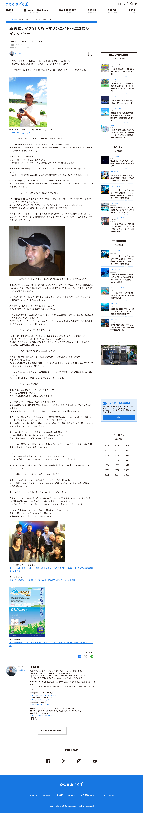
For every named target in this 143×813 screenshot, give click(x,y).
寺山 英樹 (18, 53)
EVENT (12, 41)
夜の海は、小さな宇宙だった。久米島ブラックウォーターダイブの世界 (122, 163)
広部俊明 (24, 41)
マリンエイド (37, 41)
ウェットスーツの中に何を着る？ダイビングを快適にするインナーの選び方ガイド (122, 295)
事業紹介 (60, 795)
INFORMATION (115, 109)
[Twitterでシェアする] (85, 657)
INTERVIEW (114, 171)
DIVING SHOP (115, 203)
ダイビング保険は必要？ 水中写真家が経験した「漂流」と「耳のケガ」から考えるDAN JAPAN (122, 178)
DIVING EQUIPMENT (117, 218)
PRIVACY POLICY (106, 795)
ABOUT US (34, 795)
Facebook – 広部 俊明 (19, 132)
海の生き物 (113, 303)
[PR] (119, 364)
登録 (119, 417)
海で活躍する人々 (112, 12)
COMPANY (47, 795)
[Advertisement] (119, 35)
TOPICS (113, 79)
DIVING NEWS (115, 186)
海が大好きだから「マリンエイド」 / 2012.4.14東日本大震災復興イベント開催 (42, 579)
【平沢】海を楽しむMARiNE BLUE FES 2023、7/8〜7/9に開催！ (122, 71)
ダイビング (9, 12)
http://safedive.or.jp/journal (42, 715)
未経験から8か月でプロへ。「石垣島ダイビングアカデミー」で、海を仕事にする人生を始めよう (122, 210)
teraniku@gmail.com (39, 704)
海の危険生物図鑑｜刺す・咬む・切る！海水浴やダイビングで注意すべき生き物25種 (122, 327)
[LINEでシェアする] (91, 657)
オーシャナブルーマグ (36, 12)
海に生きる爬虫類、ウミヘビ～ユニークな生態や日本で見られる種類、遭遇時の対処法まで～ (122, 311)
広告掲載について (87, 795)
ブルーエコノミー (67, 12)
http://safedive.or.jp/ (39, 700)
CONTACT (72, 795)
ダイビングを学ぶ (132, 12)
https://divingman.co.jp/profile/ (44, 695)
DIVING (113, 65)
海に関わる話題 (92, 12)
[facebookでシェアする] (79, 657)
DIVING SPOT (115, 157)
